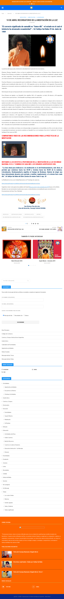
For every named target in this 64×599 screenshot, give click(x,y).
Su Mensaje (6, 488)
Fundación (5, 459)
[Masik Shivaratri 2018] (17, 249)
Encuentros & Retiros (10, 390)
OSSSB (5, 473)
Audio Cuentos (9, 437)
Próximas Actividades (10, 394)
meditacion (5, 214)
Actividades (6, 383)
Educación (5, 430)
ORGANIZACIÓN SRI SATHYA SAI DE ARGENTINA (21, 1)
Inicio (3, 13)
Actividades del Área (10, 434)
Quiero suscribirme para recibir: (11, 310)
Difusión (5, 426)
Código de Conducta (7, 333)
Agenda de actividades (8, 348)
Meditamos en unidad (16, 214)
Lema (4, 466)
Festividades (8, 412)
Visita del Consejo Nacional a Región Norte (25, 552)
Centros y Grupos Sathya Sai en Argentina (42, 1)
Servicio (5, 481)
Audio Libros (5, 341)
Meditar (38, 214)
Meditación (31, 17)
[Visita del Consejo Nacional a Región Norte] (7, 554)
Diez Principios (5, 330)
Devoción (10, 13)
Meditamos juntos (29, 214)
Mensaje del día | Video (8, 359)
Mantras (7, 499)
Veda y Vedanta (9, 506)
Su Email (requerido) (8, 304)
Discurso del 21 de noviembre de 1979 (39, 187)
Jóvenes (5, 463)
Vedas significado (9, 510)
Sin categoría (6, 484)
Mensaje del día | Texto (8, 355)
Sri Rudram (7, 423)
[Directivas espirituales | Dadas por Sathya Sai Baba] (7, 564)
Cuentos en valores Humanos (12, 445)
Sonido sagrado (9, 502)
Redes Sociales (6, 352)
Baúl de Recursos (9, 441)
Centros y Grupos (7, 401)
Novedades (40, 17)
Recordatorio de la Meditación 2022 (11, 217)
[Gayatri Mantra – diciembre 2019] (47, 249)
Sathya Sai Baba (7, 477)
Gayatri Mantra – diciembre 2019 (47, 261)
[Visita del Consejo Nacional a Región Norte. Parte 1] (7, 574)
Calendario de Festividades (9, 344)
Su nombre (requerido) (8, 297)
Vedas (4, 491)
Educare (7, 452)
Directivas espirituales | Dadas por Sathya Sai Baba (27, 562)
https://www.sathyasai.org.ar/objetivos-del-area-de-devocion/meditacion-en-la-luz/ (21, 183)
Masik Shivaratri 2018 (17, 261)
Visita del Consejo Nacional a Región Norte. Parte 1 (28, 572)
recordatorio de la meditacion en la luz (33, 217)
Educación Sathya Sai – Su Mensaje (14, 448)
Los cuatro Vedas (9, 495)
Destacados (6, 405)
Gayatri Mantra (8, 416)
